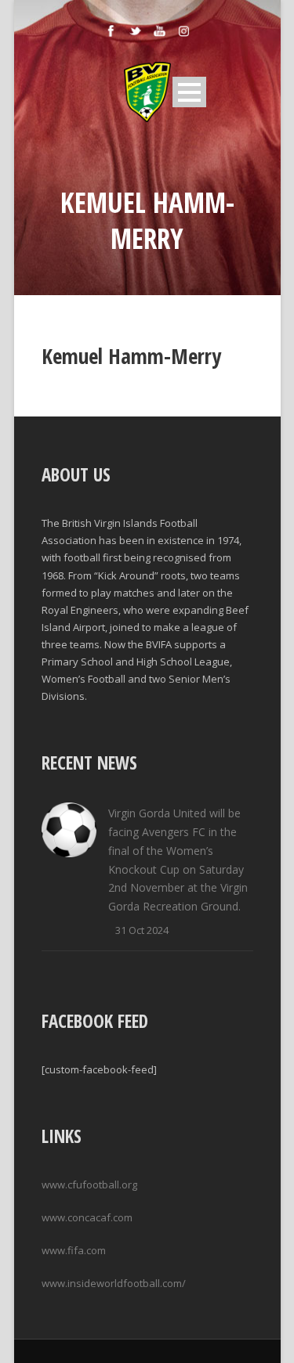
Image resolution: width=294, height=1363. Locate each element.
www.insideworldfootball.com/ (114, 1283)
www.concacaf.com (87, 1217)
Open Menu (189, 92)
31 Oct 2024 (142, 930)
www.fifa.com (74, 1250)
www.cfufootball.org (89, 1184)
